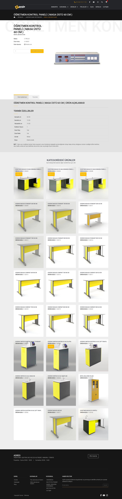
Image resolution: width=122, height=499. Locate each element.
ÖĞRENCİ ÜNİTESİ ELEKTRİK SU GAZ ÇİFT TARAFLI (93, 341)
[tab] (21, 97)
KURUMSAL (63, 7)
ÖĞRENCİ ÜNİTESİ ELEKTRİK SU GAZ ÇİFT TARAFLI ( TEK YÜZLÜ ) (32, 410)
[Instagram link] (98, 2)
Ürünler (16, 479)
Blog (15, 484)
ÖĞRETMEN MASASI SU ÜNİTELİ (88, 410)
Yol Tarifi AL (94, 456)
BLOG (92, 7)
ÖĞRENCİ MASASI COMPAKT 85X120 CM (91, 307)
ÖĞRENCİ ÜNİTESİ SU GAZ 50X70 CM (57, 376)
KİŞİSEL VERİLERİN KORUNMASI (51, 485)
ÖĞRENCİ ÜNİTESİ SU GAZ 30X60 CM (25, 376)
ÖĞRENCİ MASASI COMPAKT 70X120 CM (26, 307)
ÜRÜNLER (73, 7)
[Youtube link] (94, 2)
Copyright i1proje (18, 495)
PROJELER (83, 7)
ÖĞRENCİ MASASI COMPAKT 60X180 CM (26, 272)
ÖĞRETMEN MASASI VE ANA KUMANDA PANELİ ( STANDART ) (31, 169)
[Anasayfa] (20, 7)
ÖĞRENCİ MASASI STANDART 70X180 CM (59, 203)
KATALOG (98, 7)
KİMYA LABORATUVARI (50, 17)
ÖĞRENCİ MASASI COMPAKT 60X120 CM (91, 272)
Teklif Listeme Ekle (37, 51)
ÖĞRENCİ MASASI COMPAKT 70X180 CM (58, 272)
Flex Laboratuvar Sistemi (36, 479)
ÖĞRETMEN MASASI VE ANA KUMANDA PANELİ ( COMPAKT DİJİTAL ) (98, 169)
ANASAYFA (54, 7)
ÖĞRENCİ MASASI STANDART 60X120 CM (91, 203)
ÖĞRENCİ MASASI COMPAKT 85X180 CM (58, 307)
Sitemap (26, 495)
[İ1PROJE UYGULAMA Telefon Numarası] (93, 461)
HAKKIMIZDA (49, 479)
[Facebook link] (89, 2)
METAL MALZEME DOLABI (87, 376)
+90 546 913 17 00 (80, 2)
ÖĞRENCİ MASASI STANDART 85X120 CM (91, 238)
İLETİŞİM (105, 7)
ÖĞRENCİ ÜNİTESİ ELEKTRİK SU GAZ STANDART (28, 341)
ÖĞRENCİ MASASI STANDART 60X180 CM (26, 203)
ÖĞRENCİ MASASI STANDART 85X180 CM (59, 238)
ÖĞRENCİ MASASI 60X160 (55, 410)
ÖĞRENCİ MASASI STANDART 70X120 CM (26, 238)
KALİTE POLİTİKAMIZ (52, 482)
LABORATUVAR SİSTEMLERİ (33, 17)
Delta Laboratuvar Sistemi (34, 482)
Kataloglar (16, 482)
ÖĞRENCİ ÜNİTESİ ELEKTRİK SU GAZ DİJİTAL (59, 341)
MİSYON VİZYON (50, 488)
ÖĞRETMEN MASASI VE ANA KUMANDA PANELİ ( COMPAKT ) (64, 169)
